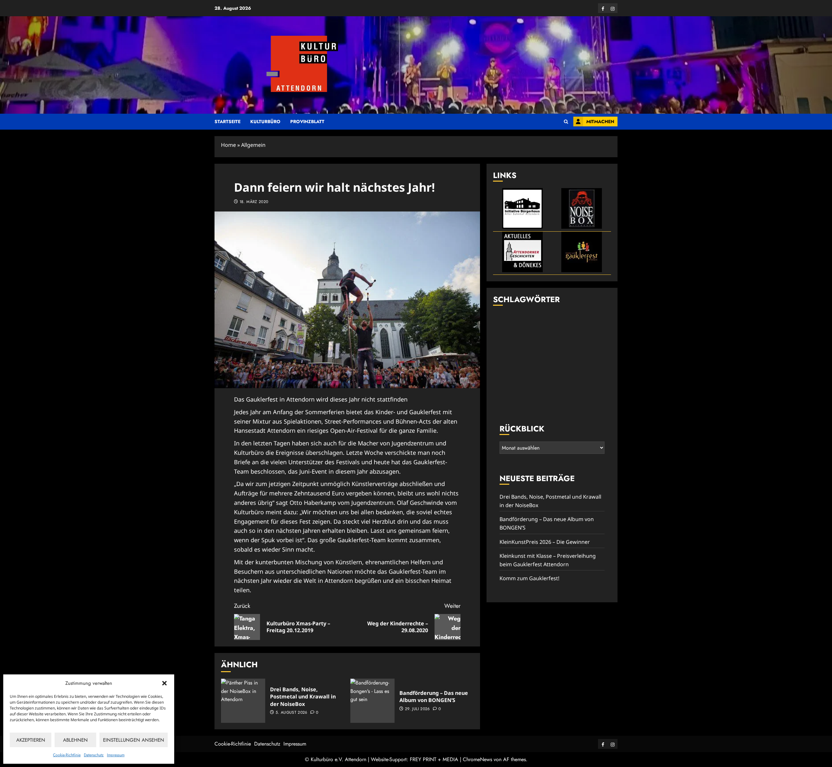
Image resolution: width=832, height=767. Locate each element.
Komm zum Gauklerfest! (529, 578)
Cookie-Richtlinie (67, 755)
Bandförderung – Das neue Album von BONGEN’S (433, 696)
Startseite (227, 121)
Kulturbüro (265, 121)
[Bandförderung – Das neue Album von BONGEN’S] (372, 701)
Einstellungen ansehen (133, 740)
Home (228, 144)
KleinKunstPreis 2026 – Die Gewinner (545, 541)
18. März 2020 (254, 202)
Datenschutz (94, 755)
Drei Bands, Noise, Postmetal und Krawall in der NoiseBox (303, 697)
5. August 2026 (291, 712)
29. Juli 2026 (417, 709)
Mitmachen (600, 121)
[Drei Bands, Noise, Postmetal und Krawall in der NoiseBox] (243, 701)
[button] (164, 683)
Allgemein (253, 144)
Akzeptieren (30, 740)
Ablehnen (75, 740)
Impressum (115, 755)
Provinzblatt (307, 121)
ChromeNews (477, 759)
